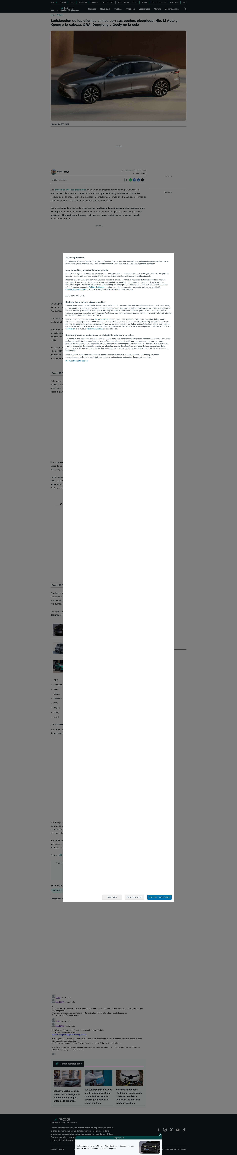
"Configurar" (70, 329)
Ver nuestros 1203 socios (76, 361)
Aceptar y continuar (159, 897)
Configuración (134, 897)
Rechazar (112, 897)
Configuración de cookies (75, 289)
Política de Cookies (97, 287)
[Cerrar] (160, 1134)
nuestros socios (101, 319)
